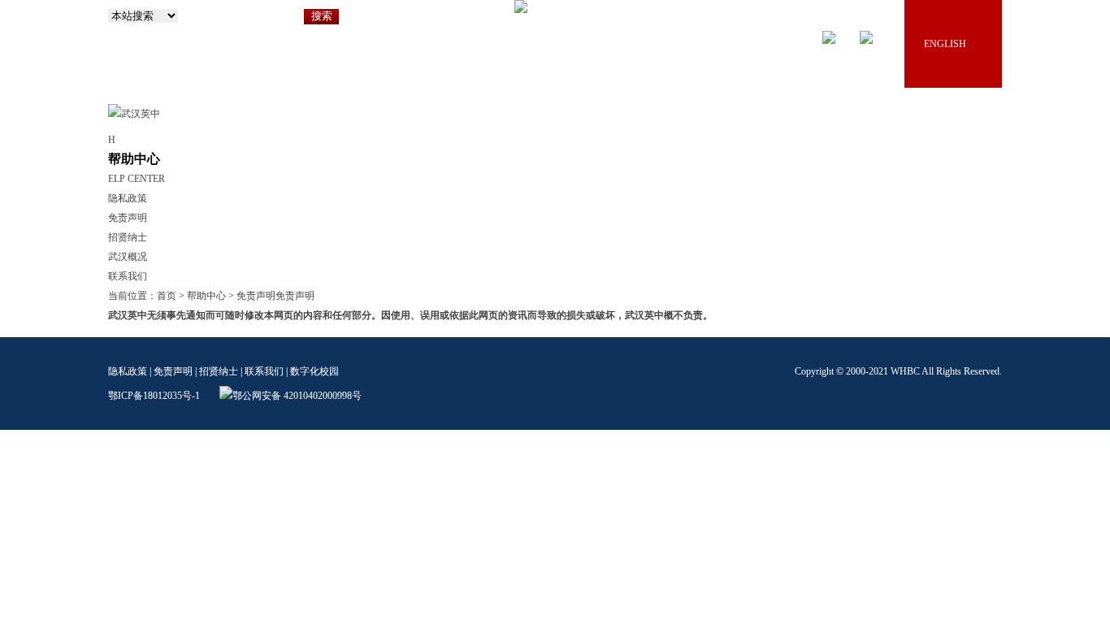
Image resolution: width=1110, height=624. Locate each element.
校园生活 (849, 152)
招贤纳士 (976, 152)
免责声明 (127, 217)
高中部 (596, 152)
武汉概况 (127, 256)
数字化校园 (314, 371)
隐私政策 (127, 198)
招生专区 (659, 152)
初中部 (532, 152)
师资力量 (722, 152)
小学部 (469, 152)
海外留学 (912, 152)
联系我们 (127, 276)
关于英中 (405, 152)
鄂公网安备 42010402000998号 (297, 395)
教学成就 (786, 152)
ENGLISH (945, 44)
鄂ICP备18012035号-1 (154, 395)
